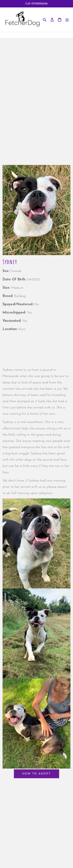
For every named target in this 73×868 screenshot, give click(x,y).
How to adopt (36, 773)
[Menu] (67, 20)
